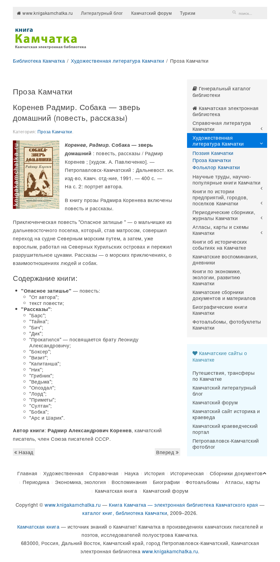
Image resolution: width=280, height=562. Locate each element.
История (154, 473)
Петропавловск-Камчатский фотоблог (225, 443)
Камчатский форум (151, 13)
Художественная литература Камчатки (117, 60)
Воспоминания (129, 482)
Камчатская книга (116, 491)
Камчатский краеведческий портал (225, 428)
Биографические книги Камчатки (219, 309)
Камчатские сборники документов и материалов (224, 294)
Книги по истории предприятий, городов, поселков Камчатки (220, 197)
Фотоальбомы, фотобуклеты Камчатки (226, 324)
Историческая (187, 473)
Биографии (166, 482)
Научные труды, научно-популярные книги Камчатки (226, 179)
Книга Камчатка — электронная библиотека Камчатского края (183, 504)
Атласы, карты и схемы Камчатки (220, 229)
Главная (27, 473)
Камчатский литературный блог (224, 390)
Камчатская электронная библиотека (225, 110)
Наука (131, 473)
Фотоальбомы (202, 482)
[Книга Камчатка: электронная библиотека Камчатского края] (50, 37)
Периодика (36, 482)
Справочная (103, 473)
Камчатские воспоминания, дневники (225, 259)
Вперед (166, 452)
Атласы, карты (242, 482)
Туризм (187, 13)
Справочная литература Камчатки (221, 125)
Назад (25, 452)
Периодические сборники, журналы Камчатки (223, 214)
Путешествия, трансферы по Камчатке (223, 375)
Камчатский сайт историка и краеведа (226, 413)
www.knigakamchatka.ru (47, 13)
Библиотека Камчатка (39, 60)
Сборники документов (236, 473)
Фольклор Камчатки (216, 167)
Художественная (63, 473)
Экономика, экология (80, 482)
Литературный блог (102, 13)
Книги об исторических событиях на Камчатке (219, 244)
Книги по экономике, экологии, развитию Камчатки (216, 277)
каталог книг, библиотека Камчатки (124, 512)
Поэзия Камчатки (213, 152)
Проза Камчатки (54, 131)
